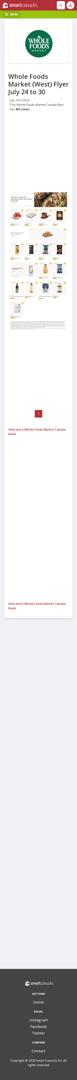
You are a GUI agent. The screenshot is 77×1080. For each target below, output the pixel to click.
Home (38, 1002)
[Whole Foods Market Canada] (38, 43)
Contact (38, 1050)
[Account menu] (70, 5)
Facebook (38, 1026)
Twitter (38, 1033)
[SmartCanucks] (29, 5)
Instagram (38, 1019)
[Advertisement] (38, 152)
